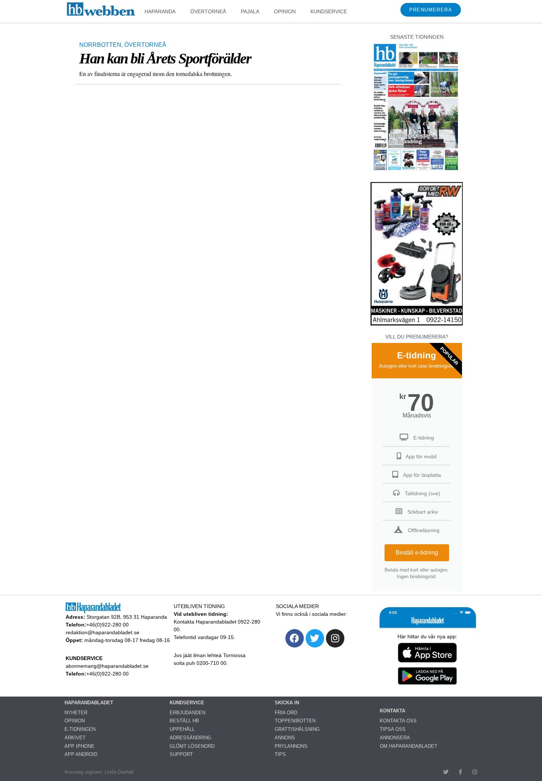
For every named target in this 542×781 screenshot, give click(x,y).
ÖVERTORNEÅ (208, 11)
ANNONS (285, 737)
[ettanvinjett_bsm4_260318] (417, 325)
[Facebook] (294, 638)
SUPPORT (181, 754)
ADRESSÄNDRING (190, 737)
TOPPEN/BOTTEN (295, 720)
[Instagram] (335, 638)
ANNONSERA (395, 737)
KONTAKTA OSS (398, 720)
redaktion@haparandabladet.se (102, 632)
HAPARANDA (160, 11)
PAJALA (250, 11)
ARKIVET (75, 737)
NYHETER (76, 712)
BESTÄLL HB (184, 720)
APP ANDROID (81, 754)
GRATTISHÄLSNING (297, 729)
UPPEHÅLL (182, 729)
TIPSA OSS (393, 729)
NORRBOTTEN (100, 45)
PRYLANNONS (291, 746)
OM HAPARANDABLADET (408, 746)
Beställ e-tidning (417, 552)
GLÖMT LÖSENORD (192, 746)
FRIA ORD (286, 712)
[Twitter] (315, 638)
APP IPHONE (79, 746)
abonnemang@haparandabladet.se (107, 666)
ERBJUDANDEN (187, 712)
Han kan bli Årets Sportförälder (165, 58)
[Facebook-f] (460, 772)
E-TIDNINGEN (80, 729)
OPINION (285, 11)
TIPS (280, 754)
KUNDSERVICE (328, 11)
